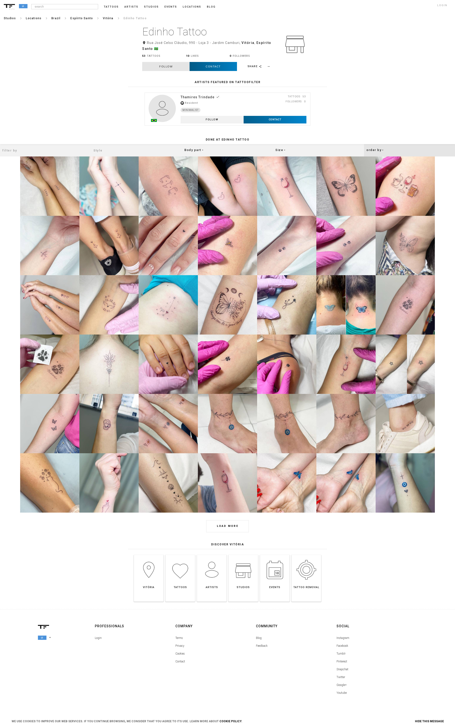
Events (170, 6)
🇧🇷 (156, 49)
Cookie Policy (230, 721)
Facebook (342, 645)
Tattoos (111, 6)
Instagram (343, 638)
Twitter (341, 677)
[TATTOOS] (180, 554)
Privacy (179, 645)
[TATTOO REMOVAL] (306, 554)
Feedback (262, 645)
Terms (179, 638)
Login (98, 638)
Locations (192, 6)
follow (166, 66)
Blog (259, 638)
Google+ (342, 685)
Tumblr (341, 653)
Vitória (248, 43)
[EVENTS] (275, 554)
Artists (131, 6)
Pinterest (342, 661)
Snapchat (342, 669)
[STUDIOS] (243, 554)
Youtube (342, 692)
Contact (213, 66)
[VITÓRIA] (148, 554)
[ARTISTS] (212, 554)
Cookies (180, 653)
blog (211, 6)
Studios (151, 6)
